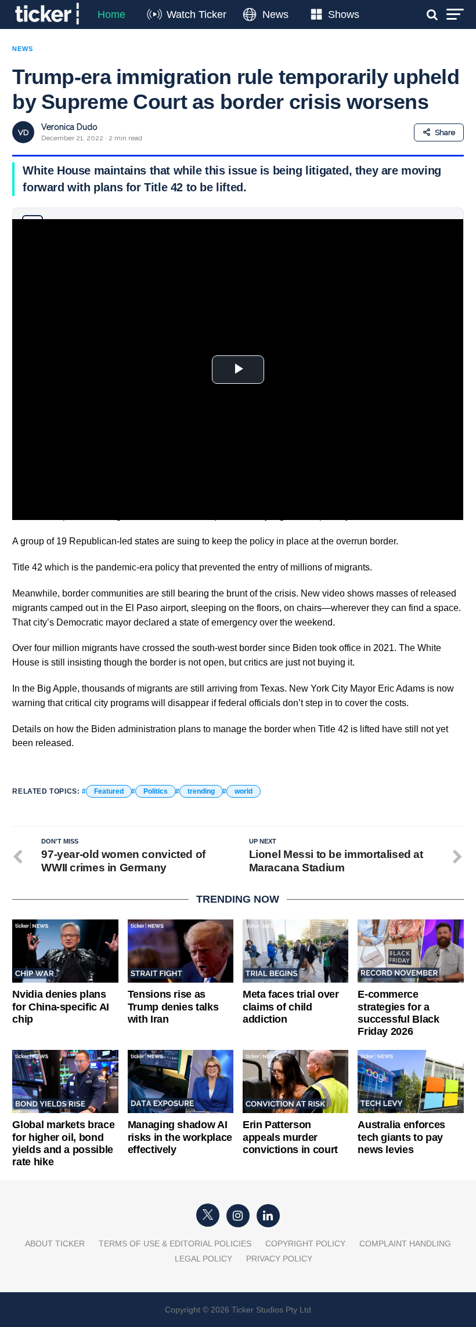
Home (111, 14)
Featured (109, 791)
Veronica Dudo (69, 127)
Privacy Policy (279, 1258)
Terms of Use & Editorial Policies (175, 1243)
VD (23, 132)
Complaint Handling (405, 1243)
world (244, 791)
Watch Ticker (196, 14)
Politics (155, 791)
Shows (343, 14)
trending (201, 791)
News (275, 14)
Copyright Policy (305, 1243)
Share (445, 132)
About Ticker (55, 1243)
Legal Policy (203, 1258)
